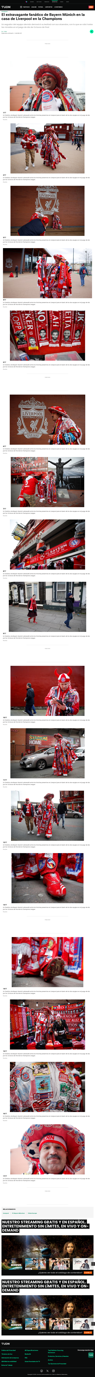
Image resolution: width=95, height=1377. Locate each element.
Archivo (50, 1360)
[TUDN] (6, 7)
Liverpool (4, 11)
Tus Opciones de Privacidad (57, 1363)
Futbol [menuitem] (40, 7)
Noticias (39, 1)
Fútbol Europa (32, 1213)
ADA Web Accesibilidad (8, 1361)
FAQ (26, 1358)
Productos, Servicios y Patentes (58, 1356)
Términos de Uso (6, 1354)
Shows (32, 1)
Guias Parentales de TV (32, 1361)
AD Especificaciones (31, 1350)
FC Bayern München (18, 1213)
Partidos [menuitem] (26, 7)
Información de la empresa (10, 1358)
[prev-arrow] (0, 1264)
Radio (61, 1)
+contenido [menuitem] (58, 7)
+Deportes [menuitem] (48, 7)
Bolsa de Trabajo (6, 1365)
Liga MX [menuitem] (33, 7)
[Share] (92, 31)
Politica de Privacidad (8, 1350)
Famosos (46, 1)
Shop (67, 1)
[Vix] (91, 7)
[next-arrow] (93, 1264)
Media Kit (28, 1354)
